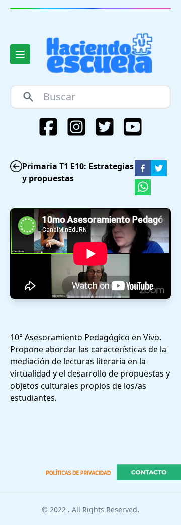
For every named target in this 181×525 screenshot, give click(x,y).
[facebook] (143, 168)
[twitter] (159, 168)
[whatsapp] (143, 187)
